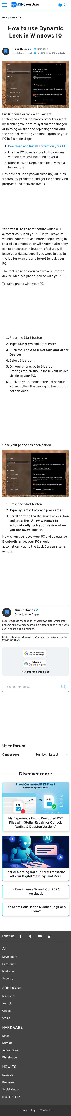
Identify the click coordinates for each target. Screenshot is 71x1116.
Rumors (7, 1043)
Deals (5, 1036)
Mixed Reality (11, 1097)
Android (7, 1004)
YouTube (40, 936)
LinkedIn (49, 936)
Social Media (10, 1090)
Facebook (20, 936)
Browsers (8, 1082)
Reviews (7, 1075)
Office (6, 1018)
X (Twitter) (30, 936)
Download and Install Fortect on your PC (37, 146)
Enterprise (9, 964)
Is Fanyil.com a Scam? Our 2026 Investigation (36, 892)
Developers (9, 957)
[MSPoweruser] (25, 5)
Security (7, 979)
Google (6, 1011)
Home (5, 17)
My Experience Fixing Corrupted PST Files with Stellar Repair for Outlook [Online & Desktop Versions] (35, 822)
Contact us (47, 1110)
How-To (16, 17)
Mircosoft (8, 996)
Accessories (10, 1050)
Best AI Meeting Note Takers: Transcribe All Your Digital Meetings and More (35, 874)
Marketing (8, 971)
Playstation (9, 1057)
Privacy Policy (27, 1110)
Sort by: (41, 755)
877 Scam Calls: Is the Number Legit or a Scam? (35, 909)
